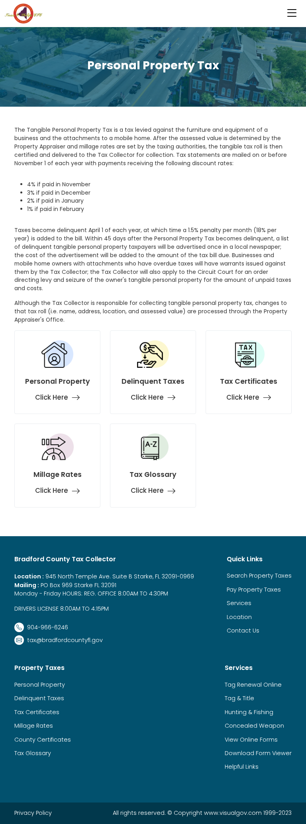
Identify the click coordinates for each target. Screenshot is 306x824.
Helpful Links (242, 767)
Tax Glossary (32, 753)
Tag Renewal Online (253, 685)
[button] (292, 13)
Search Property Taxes (259, 576)
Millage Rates (33, 726)
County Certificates (42, 740)
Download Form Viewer (258, 753)
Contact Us (243, 631)
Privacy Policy (33, 813)
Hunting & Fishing (249, 712)
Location (239, 617)
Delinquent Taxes (39, 698)
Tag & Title (239, 698)
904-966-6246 (47, 627)
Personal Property (39, 685)
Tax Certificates (36, 712)
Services (239, 603)
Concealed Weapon (254, 726)
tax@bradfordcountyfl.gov (65, 640)
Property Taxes (39, 668)
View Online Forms (251, 740)
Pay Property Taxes (254, 590)
